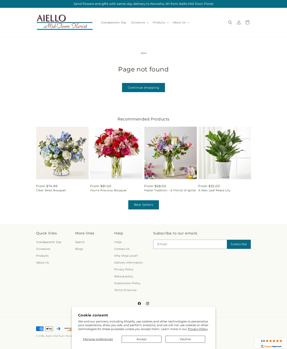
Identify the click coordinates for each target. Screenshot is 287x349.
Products (42, 255)
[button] (139, 22)
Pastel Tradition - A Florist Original (170, 190)
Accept (141, 339)
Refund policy (123, 276)
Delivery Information (128, 262)
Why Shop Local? (126, 255)
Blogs (79, 249)
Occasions (43, 249)
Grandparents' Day (49, 242)
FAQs (118, 242)
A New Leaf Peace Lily (214, 190)
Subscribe (239, 244)
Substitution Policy (127, 283)
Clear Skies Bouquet (51, 190)
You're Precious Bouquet (108, 190)
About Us (42, 262)
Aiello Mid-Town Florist (59, 336)
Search (80, 242)
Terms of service (125, 290)
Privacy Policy (198, 329)
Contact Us (121, 249)
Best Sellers (143, 205)
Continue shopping (143, 87)
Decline (185, 339)
